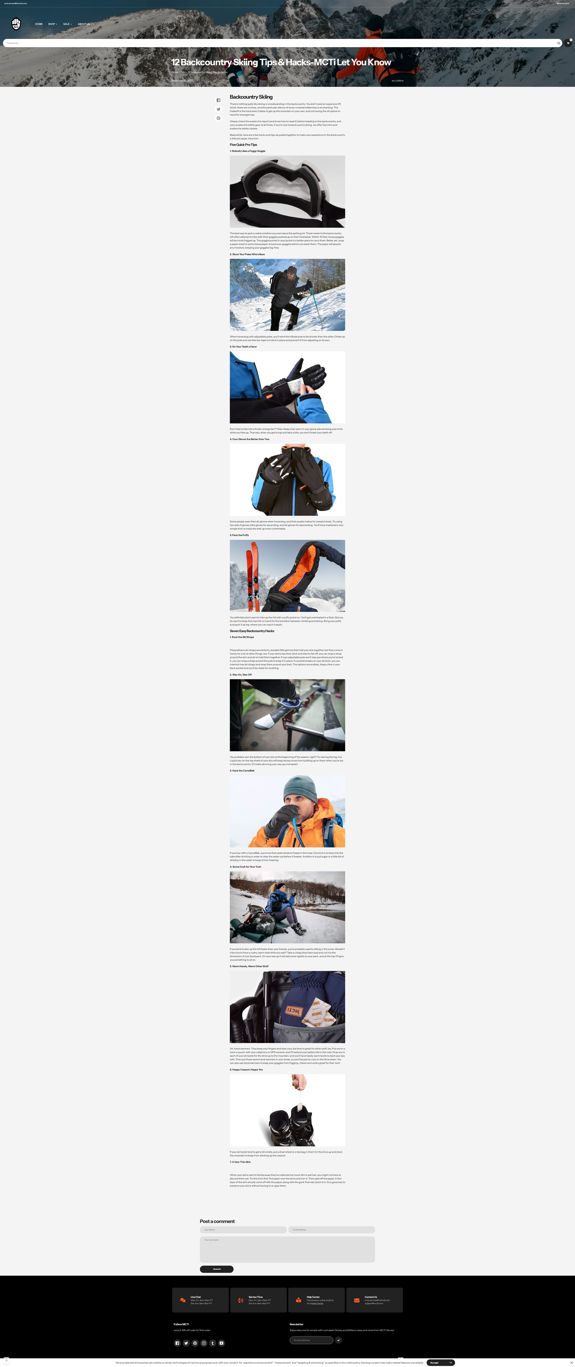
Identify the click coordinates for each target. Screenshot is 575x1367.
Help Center (317, 1303)
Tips (183, 72)
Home (174, 72)
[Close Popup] (572, 1362)
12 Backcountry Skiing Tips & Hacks (207, 72)
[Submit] (338, 1340)
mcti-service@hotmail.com (15, 3)
